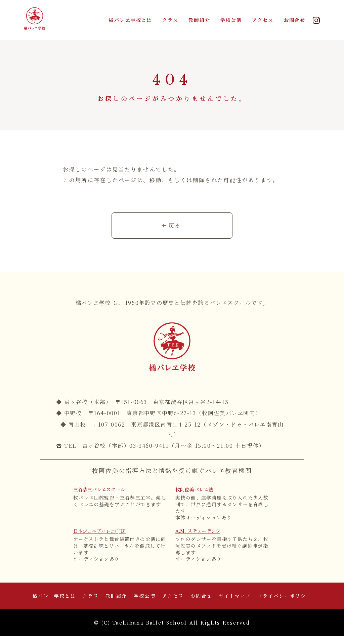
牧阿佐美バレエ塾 (194, 489)
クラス (170, 19)
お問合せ (294, 19)
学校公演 (231, 19)
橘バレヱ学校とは (130, 19)
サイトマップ (235, 596)
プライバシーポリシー (284, 596)
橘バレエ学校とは (54, 596)
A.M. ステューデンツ (197, 531)
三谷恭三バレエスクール (99, 489)
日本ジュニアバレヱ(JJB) (99, 531)
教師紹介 (199, 19)
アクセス (262, 19)
